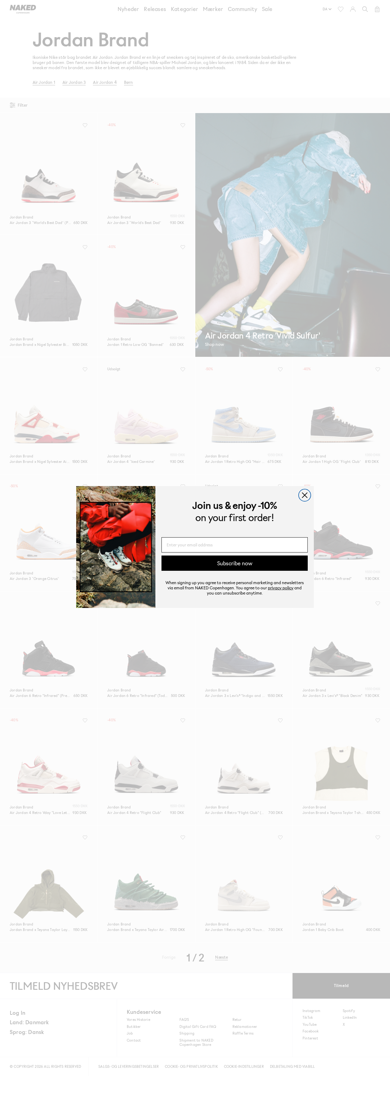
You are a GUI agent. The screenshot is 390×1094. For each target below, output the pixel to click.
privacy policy (280, 587)
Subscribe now (234, 563)
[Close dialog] (305, 495)
